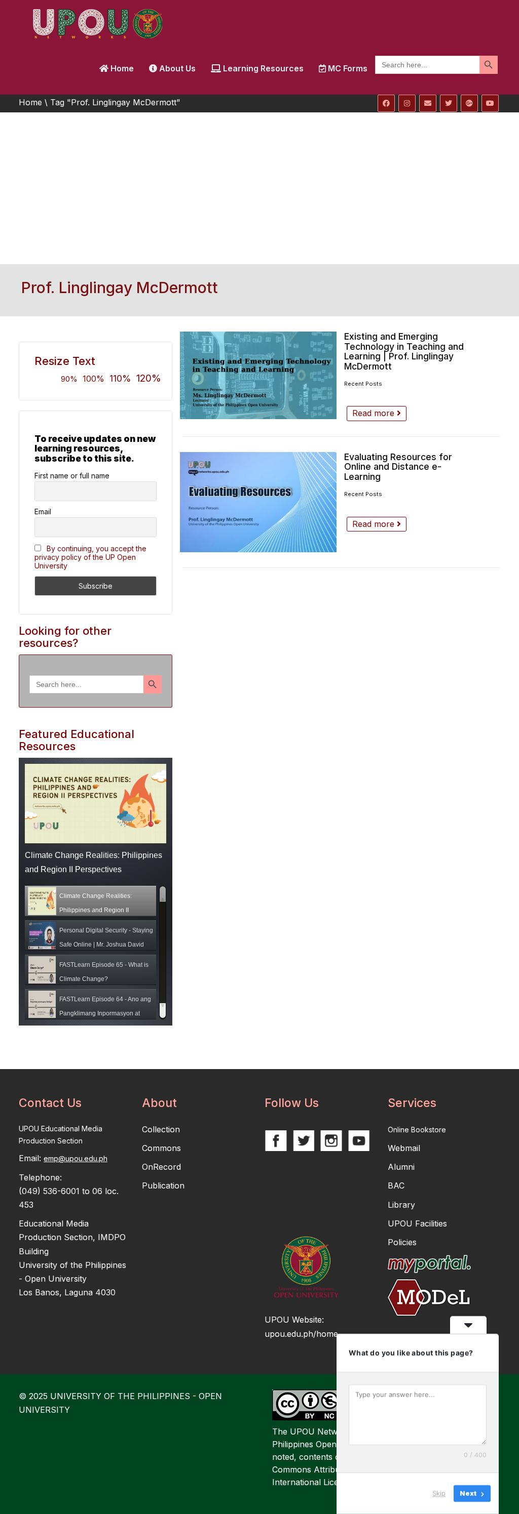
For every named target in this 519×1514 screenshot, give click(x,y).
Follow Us (292, 1103)
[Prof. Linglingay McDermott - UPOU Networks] (97, 23)
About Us (176, 68)
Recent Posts (363, 383)
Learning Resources (262, 68)
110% (120, 378)
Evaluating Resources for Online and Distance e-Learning (398, 467)
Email (42, 511)
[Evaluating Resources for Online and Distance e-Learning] (258, 502)
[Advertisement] (259, 188)
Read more (374, 413)
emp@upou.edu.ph (75, 1158)
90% (69, 379)
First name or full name (71, 475)
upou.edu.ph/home (301, 1334)
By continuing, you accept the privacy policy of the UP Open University (90, 557)
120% (148, 378)
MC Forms (346, 68)
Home (121, 68)
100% (93, 379)
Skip (439, 1493)
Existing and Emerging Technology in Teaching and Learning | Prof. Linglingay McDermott (404, 351)
